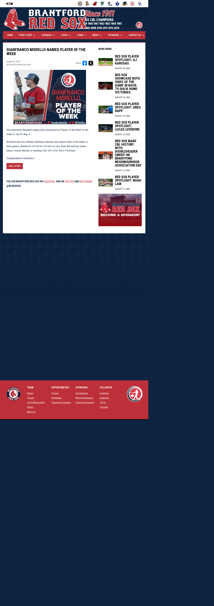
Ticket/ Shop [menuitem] (27, 35)
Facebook (104, 393)
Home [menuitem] (10, 35)
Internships (56, 398)
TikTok (103, 402)
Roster (30, 393)
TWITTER (69, 181)
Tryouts (30, 398)
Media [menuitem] (98, 35)
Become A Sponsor (84, 398)
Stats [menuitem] (66, 35)
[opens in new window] (120, 225)
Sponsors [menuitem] (115, 35)
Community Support (85, 402)
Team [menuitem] (82, 35)
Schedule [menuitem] (49, 35)
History (30, 407)
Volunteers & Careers (61, 402)
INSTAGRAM (86, 181)
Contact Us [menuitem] (137, 35)
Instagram (104, 398)
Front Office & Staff (36, 402)
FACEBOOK (49, 181)
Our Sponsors (82, 393)
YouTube (104, 407)
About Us (31, 412)
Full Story (15, 166)
